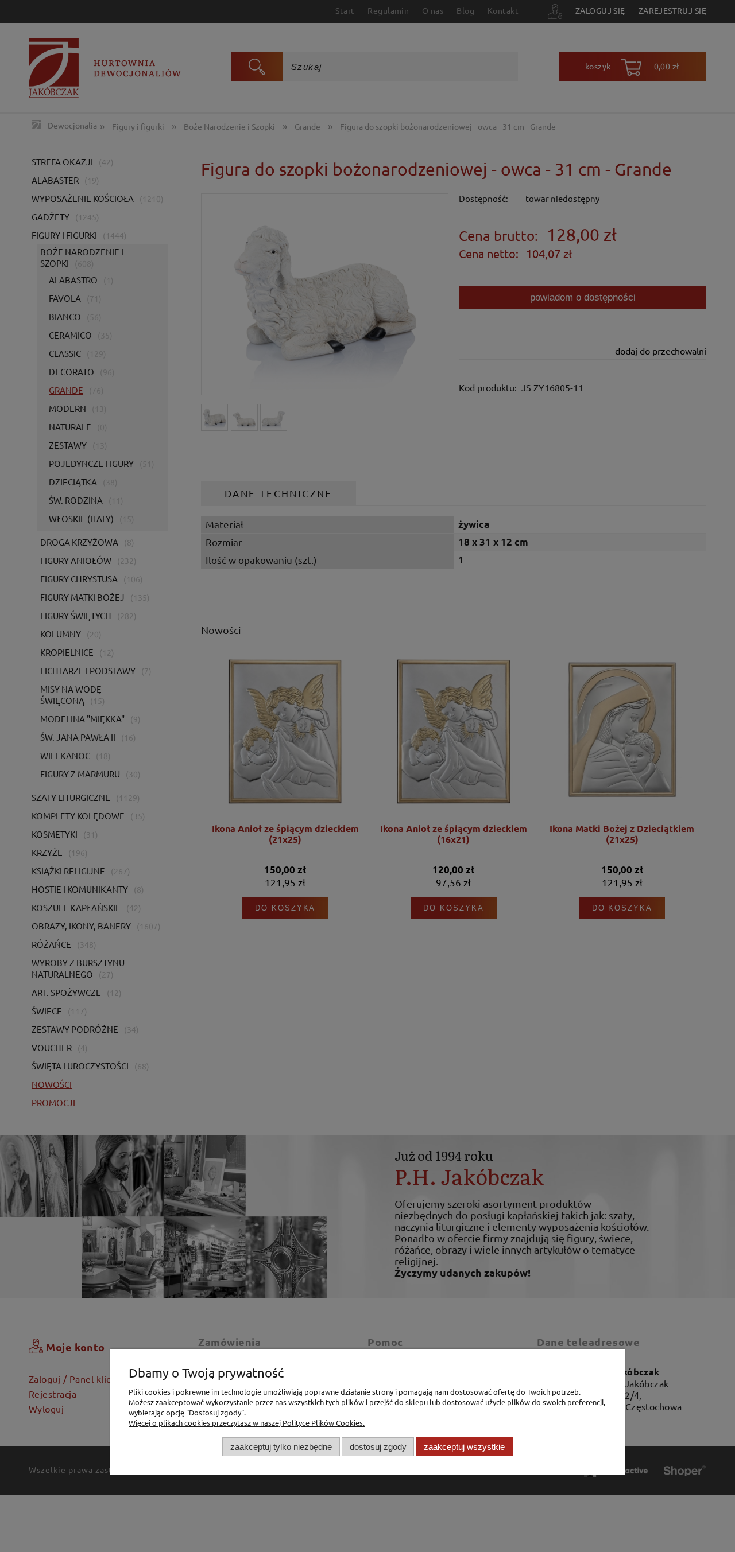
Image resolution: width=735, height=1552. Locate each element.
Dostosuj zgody (378, 1446)
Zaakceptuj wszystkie (464, 1446)
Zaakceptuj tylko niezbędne (281, 1446)
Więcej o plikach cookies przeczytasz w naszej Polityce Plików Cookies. (247, 1422)
